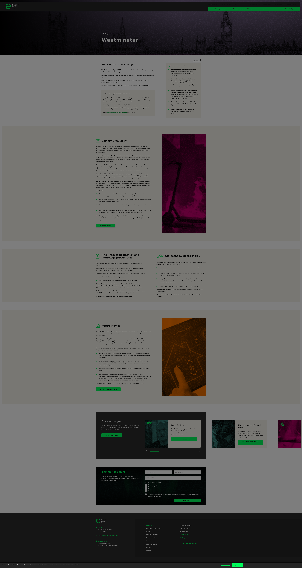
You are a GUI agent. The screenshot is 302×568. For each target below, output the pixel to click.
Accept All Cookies (237, 565)
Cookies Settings (225, 565)
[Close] (299, 565)
